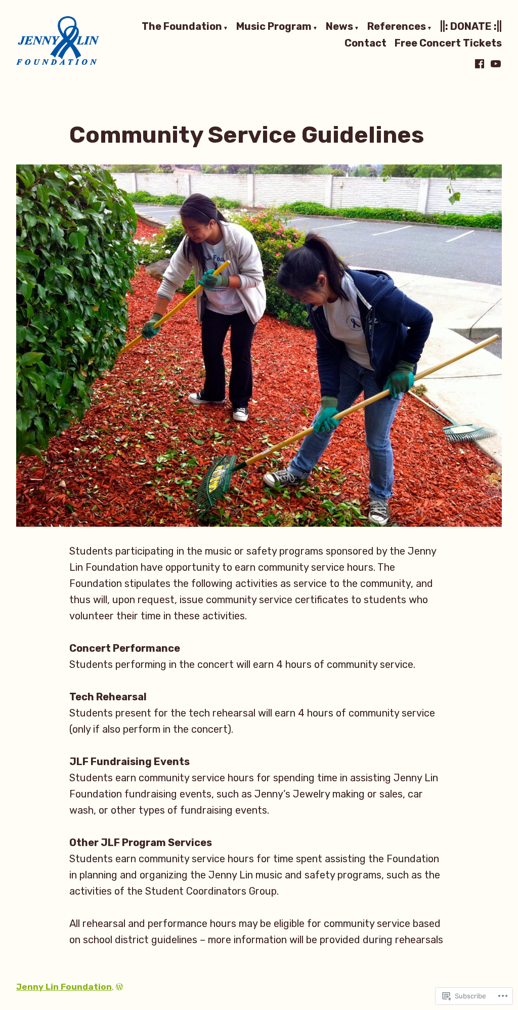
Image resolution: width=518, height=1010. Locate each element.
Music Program (274, 26)
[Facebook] (480, 64)
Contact (365, 43)
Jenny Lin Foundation (64, 987)
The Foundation (182, 26)
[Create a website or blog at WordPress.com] (119, 987)
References (396, 26)
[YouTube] (495, 64)
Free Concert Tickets (448, 43)
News (339, 26)
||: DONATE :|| (471, 26)
